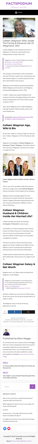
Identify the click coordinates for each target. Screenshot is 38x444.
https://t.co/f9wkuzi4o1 (12, 286)
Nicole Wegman (29, 321)
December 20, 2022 (24, 288)
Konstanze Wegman (16, 321)
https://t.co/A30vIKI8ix (15, 62)
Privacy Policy (16, 441)
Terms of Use (27, 441)
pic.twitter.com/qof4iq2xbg (13, 64)
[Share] (14, 312)
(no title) (5, 410)
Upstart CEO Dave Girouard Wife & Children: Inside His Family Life (19, 118)
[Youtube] (9, 429)
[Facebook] (5, 429)
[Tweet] (28, 312)
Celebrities (21, 318)
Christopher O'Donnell (18, 320)
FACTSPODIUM (19, 3)
